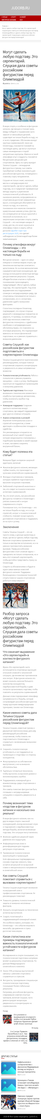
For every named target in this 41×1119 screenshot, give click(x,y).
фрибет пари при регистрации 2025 (15, 232)
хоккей (22, 17)
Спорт (13, 17)
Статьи (4, 17)
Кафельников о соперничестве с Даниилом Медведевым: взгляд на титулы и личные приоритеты (28, 1067)
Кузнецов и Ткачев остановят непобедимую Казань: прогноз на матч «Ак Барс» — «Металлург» (28, 1084)
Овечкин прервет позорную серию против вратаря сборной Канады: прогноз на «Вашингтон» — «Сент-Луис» (29, 1101)
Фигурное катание (9, 20)
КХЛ (21, 20)
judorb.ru (20, 7)
